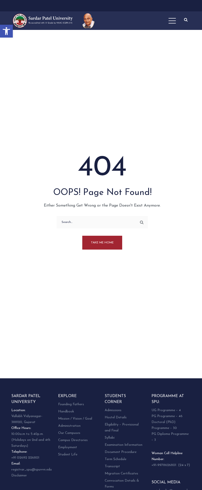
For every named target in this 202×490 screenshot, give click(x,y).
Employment (67, 447)
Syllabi (110, 437)
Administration (69, 425)
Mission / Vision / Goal (75, 418)
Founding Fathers (71, 404)
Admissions (113, 410)
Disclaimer (19, 475)
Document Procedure (120, 452)
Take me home (102, 242)
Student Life (67, 454)
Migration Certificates (121, 473)
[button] (6, 31)
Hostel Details (116, 417)
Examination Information (123, 445)
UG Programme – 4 (166, 410)
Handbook (66, 411)
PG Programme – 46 (167, 416)
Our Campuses (69, 433)
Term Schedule (115, 459)
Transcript (112, 466)
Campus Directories (73, 440)
